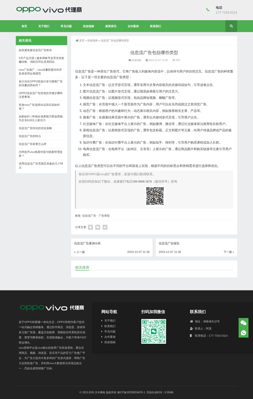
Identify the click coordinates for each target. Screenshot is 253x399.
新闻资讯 (110, 26)
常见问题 (66, 26)
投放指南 (88, 26)
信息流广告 (89, 215)
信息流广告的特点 (30, 136)
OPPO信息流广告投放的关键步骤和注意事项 (41, 94)
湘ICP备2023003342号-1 (131, 392)
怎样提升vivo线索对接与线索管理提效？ (40, 153)
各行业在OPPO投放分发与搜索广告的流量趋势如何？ (41, 83)
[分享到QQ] (90, 227)
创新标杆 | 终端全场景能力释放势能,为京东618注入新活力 (41, 118)
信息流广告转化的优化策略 (35, 128)
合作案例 (133, 26)
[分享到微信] (97, 227)
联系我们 (155, 26)
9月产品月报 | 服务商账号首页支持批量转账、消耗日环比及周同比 (41, 59)
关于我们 (43, 26)
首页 (24, 26)
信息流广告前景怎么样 (32, 144)
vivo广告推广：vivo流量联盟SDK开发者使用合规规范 (40, 71)
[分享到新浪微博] (105, 227)
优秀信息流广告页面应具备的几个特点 (41, 165)
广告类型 (104, 215)
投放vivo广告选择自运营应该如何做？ (39, 106)
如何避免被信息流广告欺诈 (35, 50)
